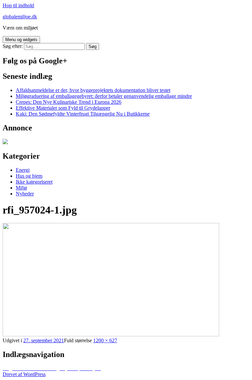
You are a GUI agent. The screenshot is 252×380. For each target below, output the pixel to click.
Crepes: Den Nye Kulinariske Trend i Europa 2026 (68, 102)
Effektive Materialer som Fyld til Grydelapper (63, 108)
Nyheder (25, 193)
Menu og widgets (21, 39)
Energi (23, 170)
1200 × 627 (105, 340)
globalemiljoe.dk (20, 16)
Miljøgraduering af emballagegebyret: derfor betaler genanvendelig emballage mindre (104, 96)
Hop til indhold (18, 5)
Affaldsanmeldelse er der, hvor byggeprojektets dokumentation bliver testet (93, 90)
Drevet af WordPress (24, 374)
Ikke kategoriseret (34, 182)
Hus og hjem (29, 176)
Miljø (21, 187)
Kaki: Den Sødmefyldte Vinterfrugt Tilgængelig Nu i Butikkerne (83, 114)
